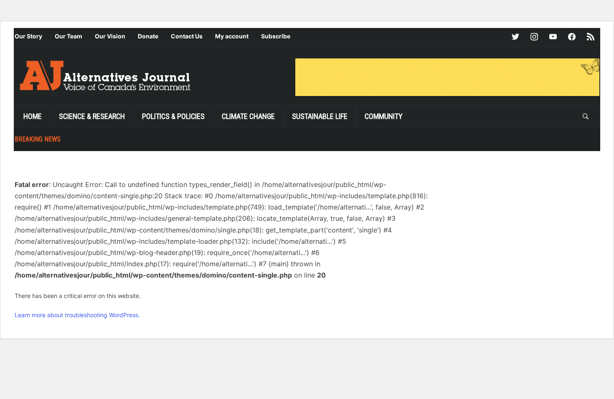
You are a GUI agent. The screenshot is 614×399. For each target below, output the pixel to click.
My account (232, 36)
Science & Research (92, 116)
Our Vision (110, 36)
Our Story (28, 36)
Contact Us (187, 36)
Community (384, 116)
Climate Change (248, 116)
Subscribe (275, 36)
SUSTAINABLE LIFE (320, 116)
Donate (148, 36)
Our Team (68, 36)
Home (32, 116)
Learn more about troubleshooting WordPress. (77, 314)
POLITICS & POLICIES (173, 116)
